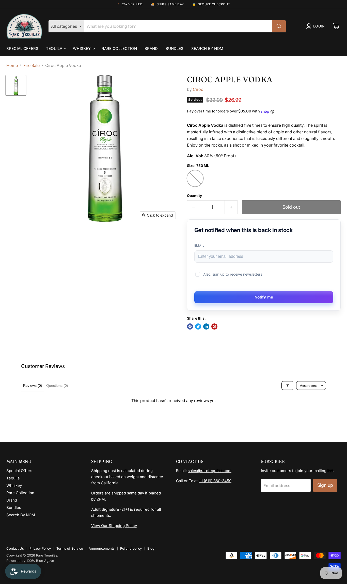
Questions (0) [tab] (57, 385)
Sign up (325, 485)
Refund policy (131, 548)
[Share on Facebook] (190, 326)
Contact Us (15, 548)
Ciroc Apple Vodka (229, 79)
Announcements (102, 548)
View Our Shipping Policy (114, 525)
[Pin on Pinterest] (214, 326)
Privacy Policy (40, 548)
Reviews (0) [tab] (32, 385)
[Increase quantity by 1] (231, 207)
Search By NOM (207, 48)
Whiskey (82, 48)
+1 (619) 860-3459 (215, 480)
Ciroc (198, 89)
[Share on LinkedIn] (206, 326)
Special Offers (22, 48)
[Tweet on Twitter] (198, 326)
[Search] (279, 26)
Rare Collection (119, 48)
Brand (151, 48)
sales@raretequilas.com (209, 470)
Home (12, 65)
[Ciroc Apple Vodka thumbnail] (16, 85)
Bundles (175, 48)
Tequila (54, 48)
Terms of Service (69, 548)
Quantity (194, 196)
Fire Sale (31, 65)
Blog (150, 548)
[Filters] (287, 385)
